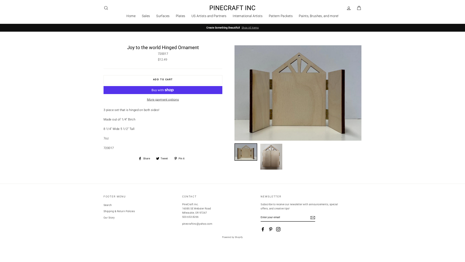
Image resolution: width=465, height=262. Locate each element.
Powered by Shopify (232, 237)
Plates (180, 16)
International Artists (247, 16)
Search (108, 205)
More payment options (163, 99)
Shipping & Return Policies (119, 211)
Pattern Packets (281, 16)
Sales (146, 16)
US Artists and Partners (209, 16)
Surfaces (162, 16)
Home (131, 16)
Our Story (109, 217)
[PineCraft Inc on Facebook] (263, 229)
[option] (232, 28)
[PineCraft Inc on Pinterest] (270, 229)
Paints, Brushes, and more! (318, 16)
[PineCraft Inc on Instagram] (278, 229)
